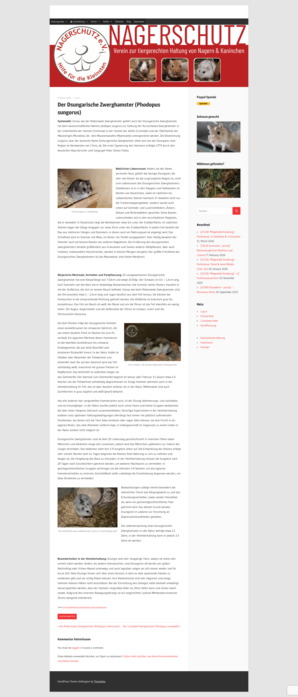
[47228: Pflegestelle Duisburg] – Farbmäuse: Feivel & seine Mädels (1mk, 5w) (216, 264)
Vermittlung (79, 21)
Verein (94, 21)
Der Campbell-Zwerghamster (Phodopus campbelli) (151, 626)
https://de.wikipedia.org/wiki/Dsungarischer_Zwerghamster (85, 607)
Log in (204, 311)
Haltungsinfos (57, 21)
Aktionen (119, 21)
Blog (129, 21)
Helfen (106, 21)
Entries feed (207, 316)
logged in (77, 647)
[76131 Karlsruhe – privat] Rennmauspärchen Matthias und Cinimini (215, 250)
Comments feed (209, 320)
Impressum (207, 342)
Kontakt (205, 347)
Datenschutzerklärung (213, 337)
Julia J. (77, 97)
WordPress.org (208, 325)
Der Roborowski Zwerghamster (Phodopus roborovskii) (89, 626)
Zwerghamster (67, 616)
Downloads (139, 21)
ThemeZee (99, 681)
